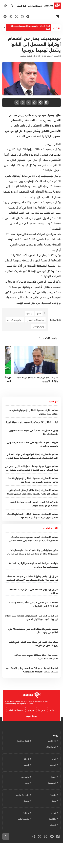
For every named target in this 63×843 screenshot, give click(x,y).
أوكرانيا (29, 313)
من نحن (31, 709)
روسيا (48, 143)
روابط (52, 709)
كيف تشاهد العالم (35, 6)
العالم (57, 143)
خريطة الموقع (31, 715)
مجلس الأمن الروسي (35, 320)
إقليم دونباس (38, 326)
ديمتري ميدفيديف (14, 320)
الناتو (39, 313)
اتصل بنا (41, 709)
